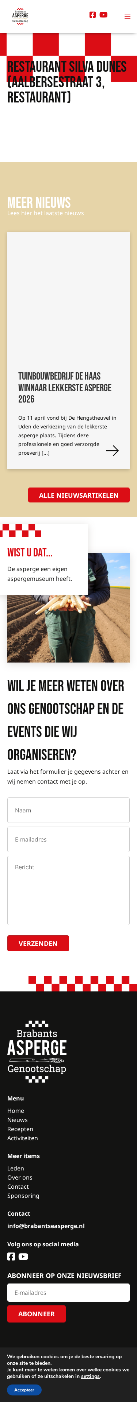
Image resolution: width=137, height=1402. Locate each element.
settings (90, 1376)
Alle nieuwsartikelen (79, 495)
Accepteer (24, 1390)
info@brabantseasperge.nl (46, 1226)
